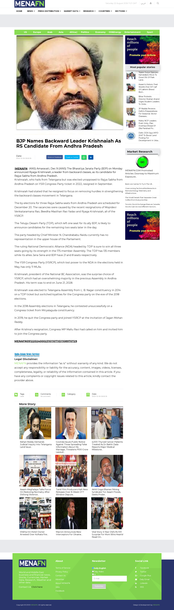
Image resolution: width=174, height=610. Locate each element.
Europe (37, 32)
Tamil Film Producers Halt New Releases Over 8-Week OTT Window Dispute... (72, 492)
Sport (148, 32)
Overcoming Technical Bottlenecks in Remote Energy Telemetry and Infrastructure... (140, 190)
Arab (50, 32)
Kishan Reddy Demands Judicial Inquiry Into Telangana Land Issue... (36, 444)
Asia (61, 32)
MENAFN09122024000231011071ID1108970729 (45, 341)
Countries (104, 11)
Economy (100, 32)
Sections (120, 11)
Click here (37, 587)
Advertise (60, 579)
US (22, 32)
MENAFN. (34, 605)
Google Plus (145, 575)
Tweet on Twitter (72, 157)
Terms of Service (63, 568)
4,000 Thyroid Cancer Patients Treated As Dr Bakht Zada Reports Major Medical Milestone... (107, 446)
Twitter (143, 572)
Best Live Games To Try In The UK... (139, 184)
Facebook (144, 568)
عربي (143, 3)
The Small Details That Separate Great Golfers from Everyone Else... (141, 198)
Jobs (58, 587)
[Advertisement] (88, 21)
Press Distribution (48, 11)
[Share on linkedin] (90, 157)
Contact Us (60, 575)
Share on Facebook (55, 157)
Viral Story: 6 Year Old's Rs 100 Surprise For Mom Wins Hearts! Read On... (107, 534)
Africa (72, 32)
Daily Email (144, 579)
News (30, 11)
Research (88, 11)
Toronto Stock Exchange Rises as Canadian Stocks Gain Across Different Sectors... (143, 205)
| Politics (84, 32)
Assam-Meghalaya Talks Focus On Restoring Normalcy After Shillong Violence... (35, 492)
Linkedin (144, 583)
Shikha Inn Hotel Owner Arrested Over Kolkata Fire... (34, 533)
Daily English (100, 568)
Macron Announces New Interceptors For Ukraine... (69, 533)
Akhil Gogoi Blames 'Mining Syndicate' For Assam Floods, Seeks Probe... (106, 492)
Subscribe (99, 586)
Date (19, 156)
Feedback (60, 591)
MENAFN (21, 168)
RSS (142, 587)
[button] (151, 3)
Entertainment (129, 32)
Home (19, 11)
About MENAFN (63, 583)
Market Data (71, 11)
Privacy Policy (62, 572)
